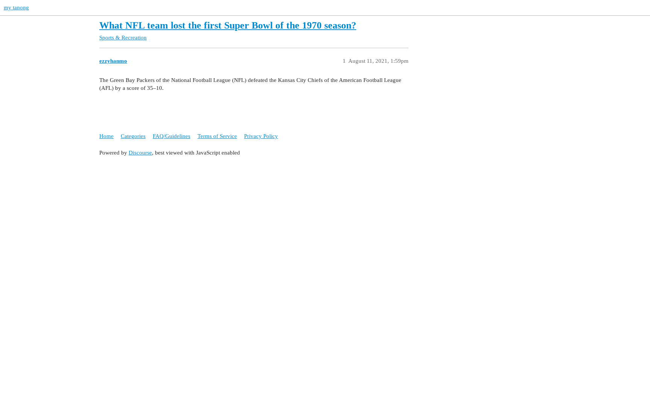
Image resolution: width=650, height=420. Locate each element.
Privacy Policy (261, 136)
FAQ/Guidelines (171, 136)
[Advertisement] (325, 215)
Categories (133, 136)
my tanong (16, 8)
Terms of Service (217, 136)
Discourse (140, 153)
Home (106, 136)
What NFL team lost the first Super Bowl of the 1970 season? (227, 25)
